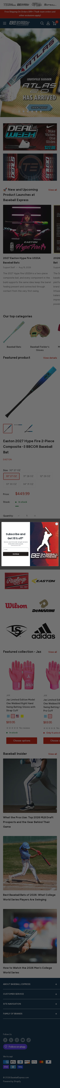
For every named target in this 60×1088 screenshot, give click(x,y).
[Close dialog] (56, 523)
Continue (16, 554)
